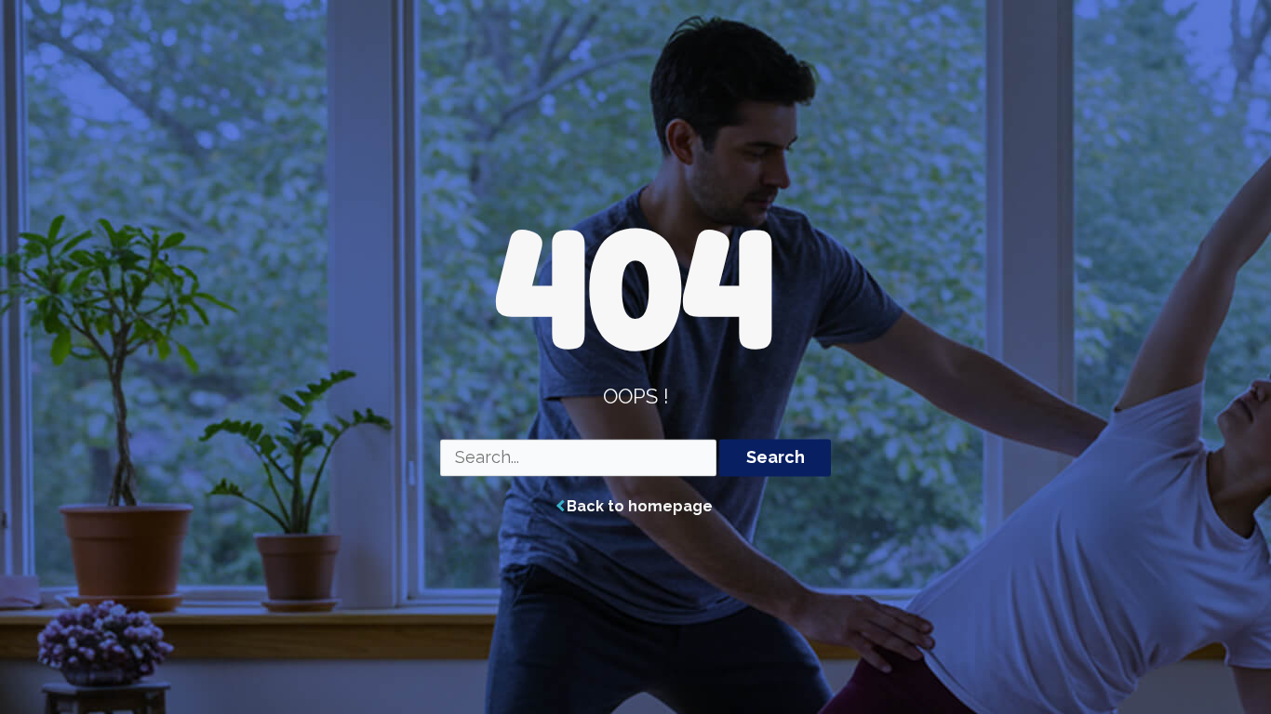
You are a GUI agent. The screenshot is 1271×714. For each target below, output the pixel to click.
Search (775, 458)
